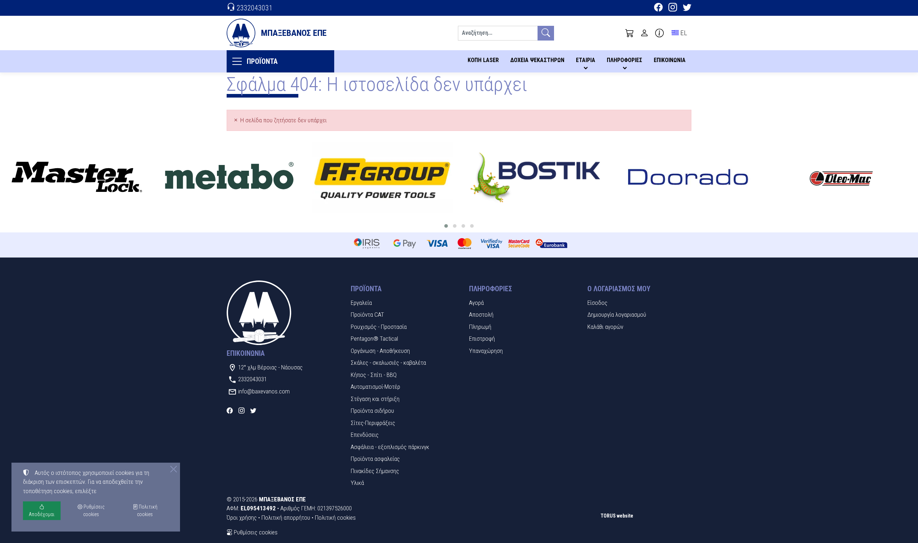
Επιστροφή (482, 338)
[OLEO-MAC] (841, 177)
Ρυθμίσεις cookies (255, 532)
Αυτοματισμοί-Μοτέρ (375, 386)
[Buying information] (659, 33)
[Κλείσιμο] (173, 469)
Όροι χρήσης (242, 517)
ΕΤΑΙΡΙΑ (585, 60)
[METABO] (230, 177)
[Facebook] (658, 8)
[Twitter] (687, 8)
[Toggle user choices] (644, 33)
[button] (630, 33)
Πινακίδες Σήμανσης (375, 470)
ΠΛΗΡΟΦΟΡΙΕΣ (624, 60)
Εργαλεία (361, 302)
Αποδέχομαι (42, 514)
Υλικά (357, 482)
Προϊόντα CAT (367, 314)
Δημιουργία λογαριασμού (616, 314)
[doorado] (688, 177)
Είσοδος (597, 302)
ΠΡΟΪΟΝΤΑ (262, 61)
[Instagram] (672, 8)
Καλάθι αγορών (605, 326)
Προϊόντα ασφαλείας (375, 458)
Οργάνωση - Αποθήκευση (380, 350)
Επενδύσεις (365, 434)
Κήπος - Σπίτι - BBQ (374, 374)
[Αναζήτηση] (546, 33)
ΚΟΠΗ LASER (483, 60)
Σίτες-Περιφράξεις (373, 422)
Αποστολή (481, 314)
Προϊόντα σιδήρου (372, 410)
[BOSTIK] (535, 177)
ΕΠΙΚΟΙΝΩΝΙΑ (670, 60)
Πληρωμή (480, 326)
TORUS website (617, 516)
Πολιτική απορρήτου (285, 517)
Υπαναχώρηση (486, 350)
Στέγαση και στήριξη (375, 398)
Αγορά (476, 302)
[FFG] (382, 177)
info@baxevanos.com (264, 391)
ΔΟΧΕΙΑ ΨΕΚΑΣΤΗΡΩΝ (537, 60)
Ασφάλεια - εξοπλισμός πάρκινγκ (390, 446)
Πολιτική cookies (335, 517)
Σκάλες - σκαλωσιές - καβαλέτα (388, 362)
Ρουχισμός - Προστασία (379, 326)
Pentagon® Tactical (374, 338)
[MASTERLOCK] (76, 177)
